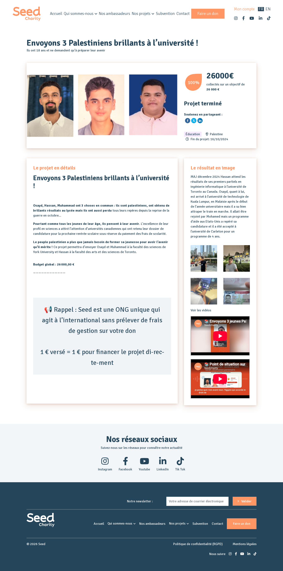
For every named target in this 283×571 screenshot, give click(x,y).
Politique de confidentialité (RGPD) (198, 544)
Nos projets (141, 13)
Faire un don (207, 13)
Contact (183, 13)
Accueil (56, 13)
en (268, 9)
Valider (246, 501)
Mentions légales (244, 544)
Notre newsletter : (140, 501)
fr (261, 9)
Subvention (165, 13)
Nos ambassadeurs (114, 13)
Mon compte (244, 9)
